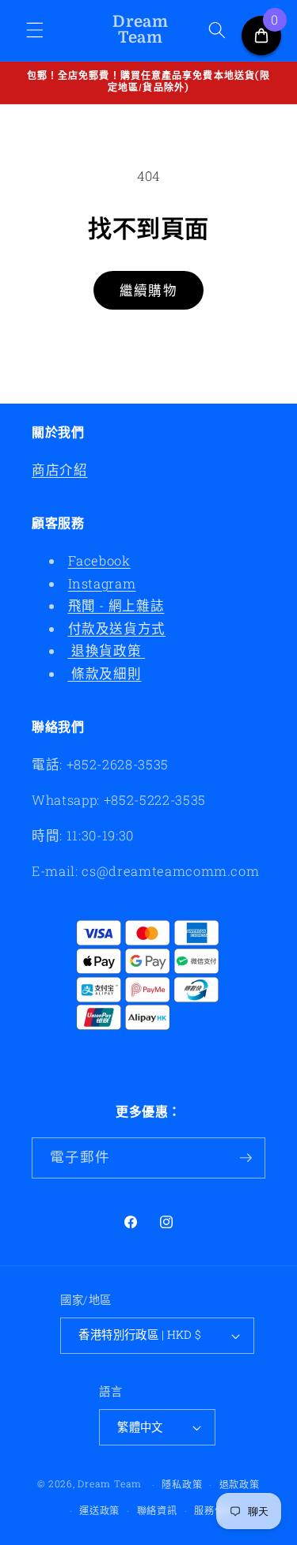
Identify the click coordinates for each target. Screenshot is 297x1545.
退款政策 (239, 1484)
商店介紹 (60, 469)
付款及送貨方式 (117, 628)
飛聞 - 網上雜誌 (116, 605)
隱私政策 (182, 1484)
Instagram (102, 583)
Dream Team (110, 1484)
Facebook (99, 560)
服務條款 (214, 1510)
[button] (35, 30)
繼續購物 (148, 290)
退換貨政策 (107, 650)
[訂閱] (246, 1157)
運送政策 (99, 1510)
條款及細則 (105, 673)
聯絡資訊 (157, 1510)
